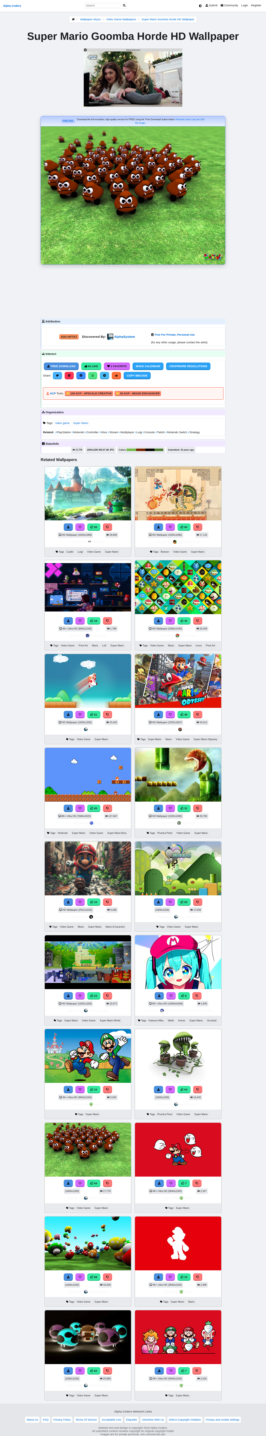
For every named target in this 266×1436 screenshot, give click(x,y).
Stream (113, 432)
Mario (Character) (115, 926)
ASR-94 (188, 729)
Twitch (160, 432)
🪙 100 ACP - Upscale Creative (89, 393)
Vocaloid (211, 1020)
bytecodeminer (189, 542)
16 (95, 902)
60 (185, 527)
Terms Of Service (86, 1419)
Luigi (139, 432)
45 (95, 808)
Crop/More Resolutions (188, 366)
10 (185, 1277)
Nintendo (78, 432)
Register (256, 5)
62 (95, 1370)
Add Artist (69, 336)
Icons (199, 645)
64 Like (92, 366)
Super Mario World (110, 1020)
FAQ (45, 1419)
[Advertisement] (133, 290)
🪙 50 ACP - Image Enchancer (138, 393)
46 (185, 714)
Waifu (171, 1020)
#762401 (140, 450)
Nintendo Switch (177, 432)
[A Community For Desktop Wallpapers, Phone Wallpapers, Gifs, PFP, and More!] (73, 19)
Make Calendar (148, 366)
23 (95, 995)
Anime (181, 1020)
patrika (99, 917)
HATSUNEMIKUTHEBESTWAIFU (189, 1010)
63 (185, 902)
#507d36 (159, 450)
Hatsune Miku (156, 1020)
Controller (92, 432)
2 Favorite (118, 366)
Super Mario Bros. (117, 833)
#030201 (150, 450)
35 (185, 620)
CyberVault (98, 635)
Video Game (94, 551)
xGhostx (98, 542)
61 (95, 714)
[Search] (124, 5)
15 (95, 1089)
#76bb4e (131, 450)
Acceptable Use (111, 1419)
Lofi (104, 645)
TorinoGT (188, 823)
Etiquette (131, 1419)
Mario (95, 645)
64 (185, 1089)
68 (95, 1277)
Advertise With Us (153, 1419)
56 (95, 527)
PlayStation (63, 432)
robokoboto (188, 635)
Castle (69, 551)
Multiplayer (127, 432)
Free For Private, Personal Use (175, 334)
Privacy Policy (62, 1419)
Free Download (62, 366)
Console (149, 432)
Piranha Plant (164, 833)
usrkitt (98, 1104)
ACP (53, 393)
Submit (213, 5)
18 (95, 620)
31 (185, 808)
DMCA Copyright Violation (185, 1419)
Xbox (103, 432)
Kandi (98, 823)
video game (62, 423)
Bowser (165, 551)
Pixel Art (83, 645)
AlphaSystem (124, 336)
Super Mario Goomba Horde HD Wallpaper (168, 19)
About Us (32, 1419)
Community (230, 5)
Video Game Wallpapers (121, 19)
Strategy (194, 432)
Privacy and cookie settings (222, 1419)
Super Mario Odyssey (205, 739)
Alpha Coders (12, 5)
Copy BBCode (137, 375)
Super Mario (80, 423)
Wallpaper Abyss (90, 19)
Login (244, 5)
